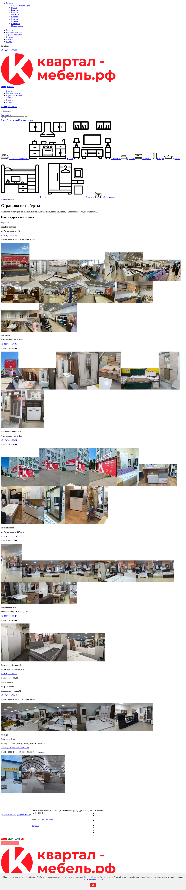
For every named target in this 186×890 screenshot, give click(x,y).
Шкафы (14, 17)
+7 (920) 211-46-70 (9, 536)
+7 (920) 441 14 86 (9, 674)
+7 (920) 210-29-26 (9, 344)
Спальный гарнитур (104, 813)
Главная (9, 30)
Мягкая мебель (101, 828)
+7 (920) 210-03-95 (9, 235)
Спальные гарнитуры (20, 5)
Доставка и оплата (14, 32)
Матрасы (15, 14)
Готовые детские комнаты (106, 830)
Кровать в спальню (103, 820)
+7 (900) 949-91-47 (9, 616)
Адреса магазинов (14, 35)
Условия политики (95, 879)
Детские (14, 21)
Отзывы (9, 37)
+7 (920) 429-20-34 (9, 440)
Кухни (14, 8)
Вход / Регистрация (9, 120)
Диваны (14, 19)
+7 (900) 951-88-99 (9, 50)
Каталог (9, 3)
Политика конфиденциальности (16, 814)
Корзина (5, 115)
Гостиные (15, 10)
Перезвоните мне (25, 120)
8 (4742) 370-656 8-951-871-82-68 (15, 748)
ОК (93, 885)
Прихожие (15, 24)
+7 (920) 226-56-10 (9, 695)
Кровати (14, 12)
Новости (10, 39)
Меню (3, 87)
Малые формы (17, 26)
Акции (9, 41)
